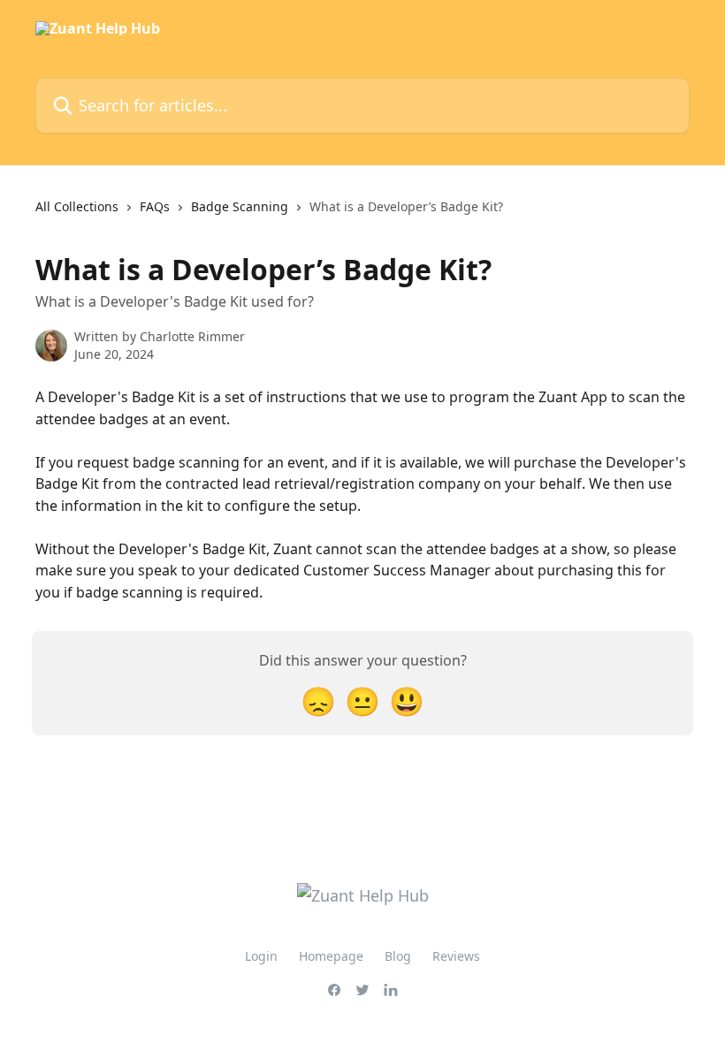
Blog (398, 956)
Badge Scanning (239, 206)
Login (261, 956)
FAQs (155, 206)
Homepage (331, 956)
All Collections (76, 206)
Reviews (456, 956)
